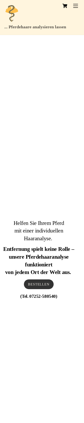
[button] (8, 415)
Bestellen (38, 284)
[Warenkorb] (65, 6)
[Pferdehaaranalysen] (11, 20)
